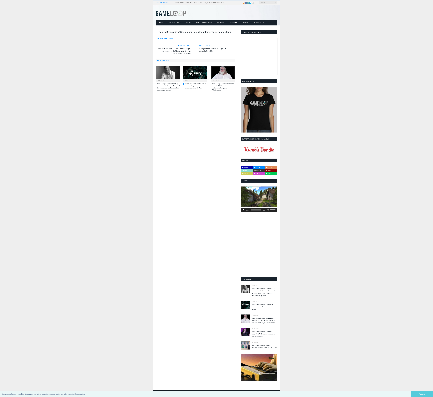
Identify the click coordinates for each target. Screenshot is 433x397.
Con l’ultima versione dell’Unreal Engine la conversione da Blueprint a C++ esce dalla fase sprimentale (174, 51)
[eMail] (252, 3)
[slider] (273, 210)
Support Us (259, 23)
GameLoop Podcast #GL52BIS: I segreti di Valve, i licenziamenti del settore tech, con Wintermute (223, 87)
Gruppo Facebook (204, 23)
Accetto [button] (422, 394)
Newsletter (174, 23)
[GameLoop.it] (171, 13)
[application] (259, 210)
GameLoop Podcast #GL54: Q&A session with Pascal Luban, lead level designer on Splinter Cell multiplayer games (168, 87)
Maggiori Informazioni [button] (76, 394)
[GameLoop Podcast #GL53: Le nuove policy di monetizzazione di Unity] (195, 73)
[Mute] (268, 210)
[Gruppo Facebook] (248, 3)
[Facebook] (246, 3)
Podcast (221, 23)
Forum (188, 23)
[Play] (243, 210)
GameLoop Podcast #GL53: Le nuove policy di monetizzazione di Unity (200, 3)
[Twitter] (250, 3)
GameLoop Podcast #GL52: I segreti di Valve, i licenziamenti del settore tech (263, 334)
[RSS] (244, 3)
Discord (233, 23)
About (246, 23)
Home (161, 23)
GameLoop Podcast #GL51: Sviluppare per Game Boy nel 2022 (264, 346)
